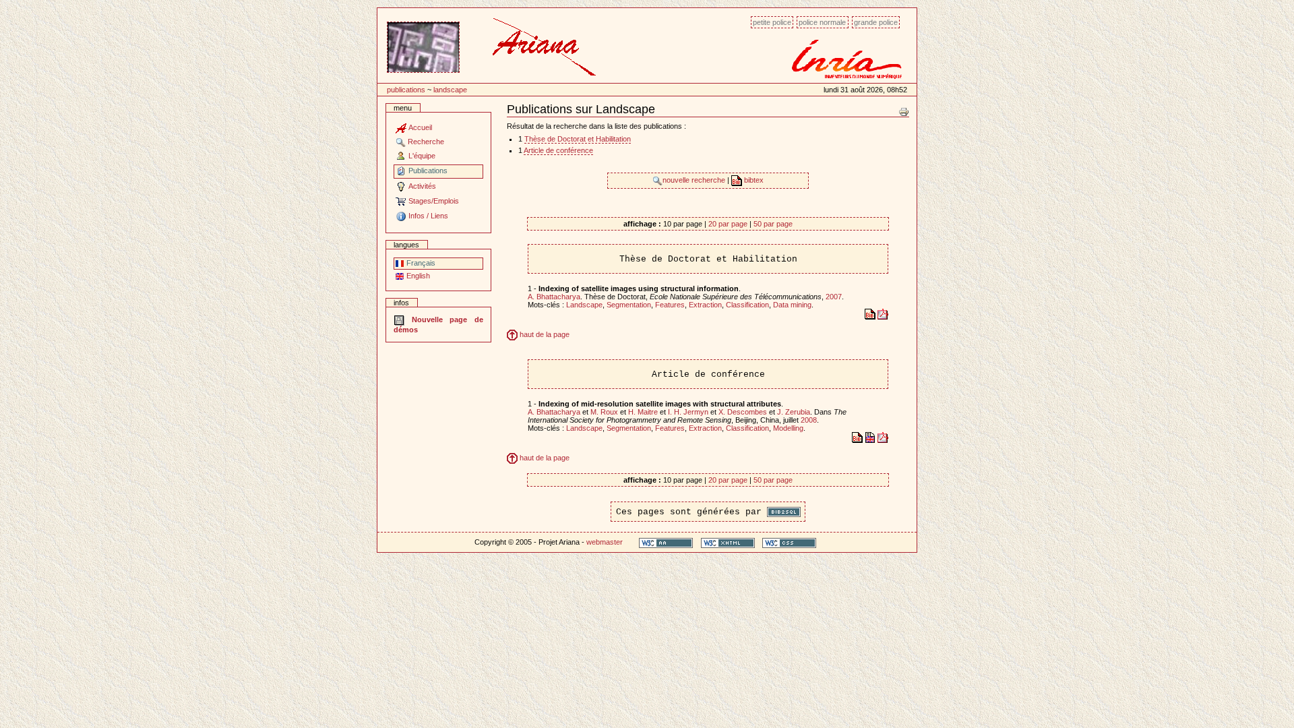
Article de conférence (558, 150)
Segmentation (629, 305)
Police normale (822, 22)
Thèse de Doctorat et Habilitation (577, 139)
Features (670, 305)
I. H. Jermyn (688, 412)
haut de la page (543, 334)
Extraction (705, 305)
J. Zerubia (793, 412)
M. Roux (604, 412)
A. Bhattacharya (554, 297)
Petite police (772, 22)
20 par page (727, 224)
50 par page (773, 224)
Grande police (876, 22)
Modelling (788, 428)
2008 (809, 420)
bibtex (753, 180)
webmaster (604, 542)
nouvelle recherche (695, 180)
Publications (406, 90)
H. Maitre (643, 412)
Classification (747, 305)
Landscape (450, 90)
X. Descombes (742, 412)
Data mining (792, 305)
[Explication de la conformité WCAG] (666, 542)
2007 (834, 297)
